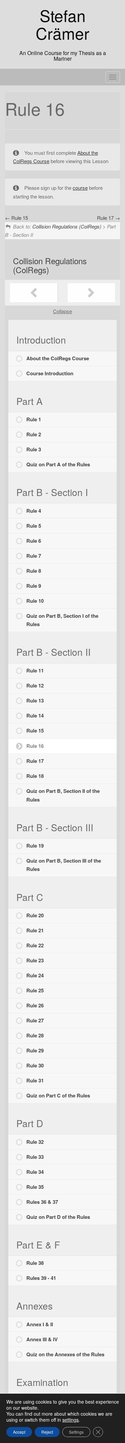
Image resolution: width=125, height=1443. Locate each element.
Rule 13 (35, 700)
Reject (47, 1432)
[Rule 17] (91, 293)
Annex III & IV (42, 1339)
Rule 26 (35, 1005)
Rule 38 (35, 1263)
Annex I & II (39, 1324)
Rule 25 (35, 990)
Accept (19, 1432)
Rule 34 (35, 1171)
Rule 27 (35, 1020)
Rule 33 (35, 1156)
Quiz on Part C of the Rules (58, 1095)
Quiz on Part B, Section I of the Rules (62, 620)
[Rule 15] (34, 293)
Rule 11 (35, 670)
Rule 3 (33, 449)
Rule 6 (33, 540)
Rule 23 (35, 960)
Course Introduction (49, 373)
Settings (76, 1432)
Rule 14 (35, 715)
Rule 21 (35, 930)
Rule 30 (35, 1065)
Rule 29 (35, 1050)
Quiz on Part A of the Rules (58, 464)
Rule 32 (35, 1141)
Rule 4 (33, 510)
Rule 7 (33, 555)
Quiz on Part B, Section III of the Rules (63, 865)
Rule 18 (35, 776)
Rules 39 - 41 (41, 1278)
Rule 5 (33, 525)
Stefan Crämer (62, 24)
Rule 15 (35, 730)
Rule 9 (33, 585)
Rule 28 (35, 1035)
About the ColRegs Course (57, 358)
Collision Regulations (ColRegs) (50, 265)
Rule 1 (33, 419)
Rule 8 (33, 570)
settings (70, 1420)
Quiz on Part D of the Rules (58, 1217)
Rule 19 (35, 845)
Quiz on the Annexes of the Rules (65, 1354)
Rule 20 (35, 915)
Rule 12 (35, 685)
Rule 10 (35, 600)
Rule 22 (35, 945)
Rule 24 (35, 975)
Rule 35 (35, 1186)
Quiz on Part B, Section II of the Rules (63, 795)
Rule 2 (33, 434)
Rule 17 (35, 761)
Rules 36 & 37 (42, 1202)
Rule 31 (35, 1080)
